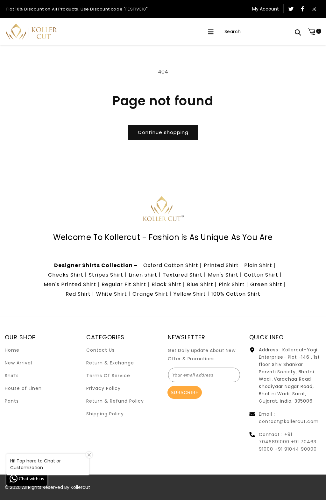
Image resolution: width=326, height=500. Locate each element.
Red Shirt (78, 294)
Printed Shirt (221, 265)
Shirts (12, 375)
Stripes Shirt (106, 274)
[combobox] (263, 31)
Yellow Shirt (190, 294)
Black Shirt (166, 284)
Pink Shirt (232, 284)
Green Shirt (266, 284)
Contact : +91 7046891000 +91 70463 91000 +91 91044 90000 (288, 441)
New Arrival (18, 363)
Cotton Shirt (261, 274)
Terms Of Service (108, 375)
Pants (12, 401)
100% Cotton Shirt (235, 294)
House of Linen (23, 388)
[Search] (298, 32)
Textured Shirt (182, 274)
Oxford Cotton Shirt (170, 265)
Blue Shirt (200, 284)
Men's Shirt (223, 274)
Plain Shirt (258, 265)
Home (12, 350)
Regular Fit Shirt (124, 284)
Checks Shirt (65, 274)
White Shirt (111, 294)
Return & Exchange (110, 363)
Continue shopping (163, 132)
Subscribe (185, 392)
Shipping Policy (105, 414)
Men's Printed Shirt (70, 284)
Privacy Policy (103, 388)
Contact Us (100, 350)
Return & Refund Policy (115, 401)
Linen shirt (143, 274)
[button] (211, 32)
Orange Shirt (150, 294)
